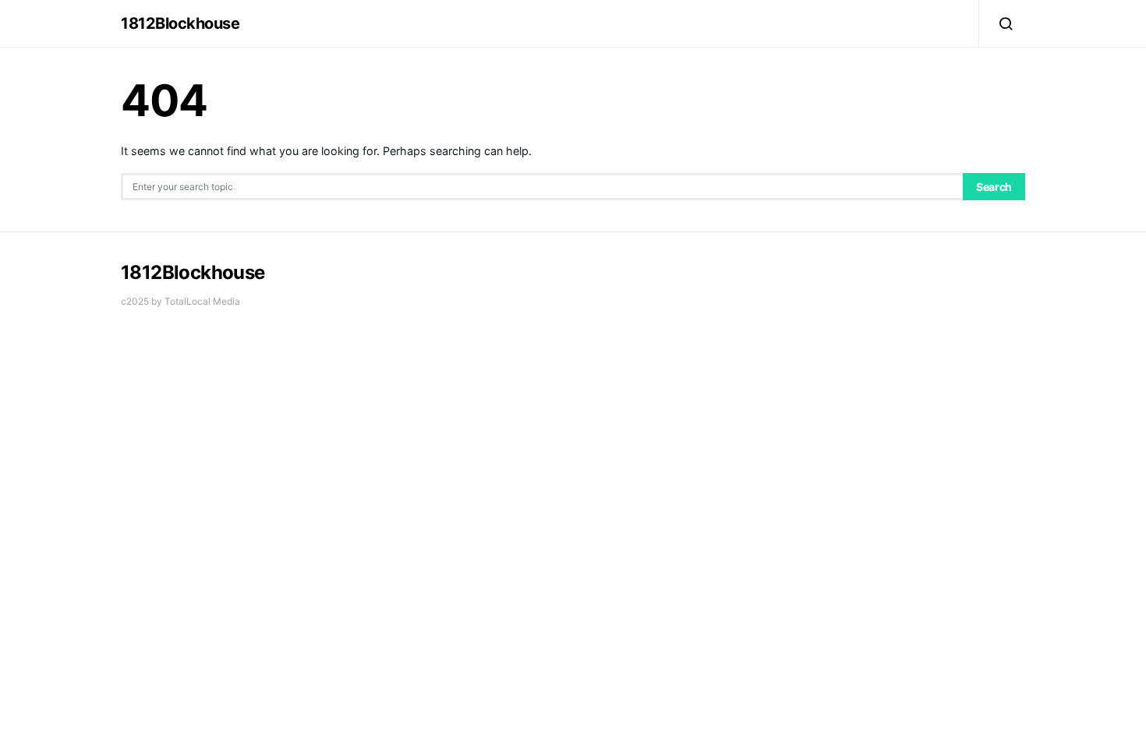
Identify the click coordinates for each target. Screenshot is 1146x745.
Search (994, 186)
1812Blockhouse (180, 23)
